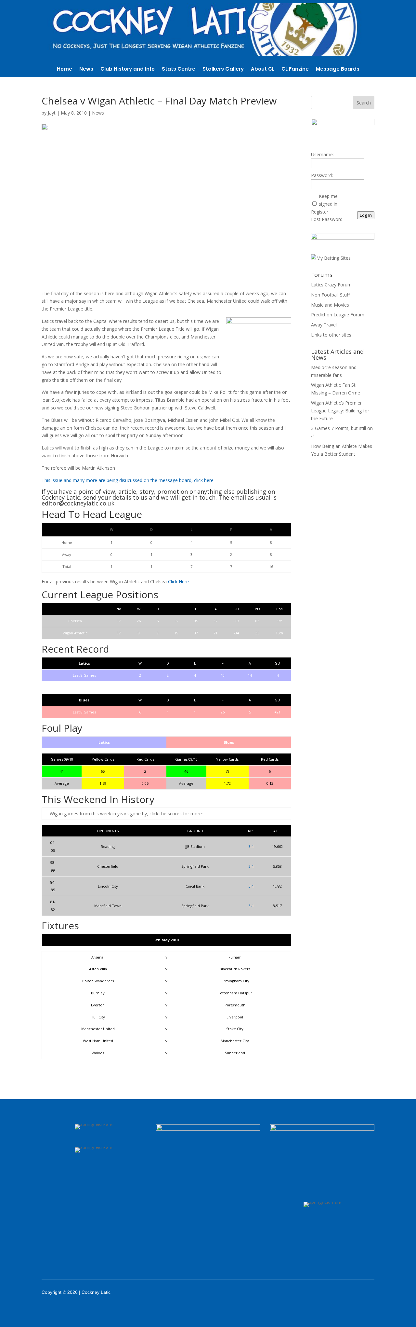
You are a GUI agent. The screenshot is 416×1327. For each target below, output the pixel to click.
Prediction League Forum (337, 314)
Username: (322, 154)
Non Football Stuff (330, 295)
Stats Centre (178, 69)
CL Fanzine (295, 69)
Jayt (52, 113)
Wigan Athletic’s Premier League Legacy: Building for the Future (340, 411)
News (86, 69)
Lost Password (327, 219)
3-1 (251, 846)
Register (319, 212)
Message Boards (337, 69)
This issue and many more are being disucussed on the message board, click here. (128, 480)
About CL (262, 69)
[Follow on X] (331, 1292)
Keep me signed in (328, 200)
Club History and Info (127, 69)
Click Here (178, 581)
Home (64, 69)
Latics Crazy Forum (331, 285)
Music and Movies (330, 305)
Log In (366, 215)
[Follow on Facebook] (314, 1292)
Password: (322, 175)
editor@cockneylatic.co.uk (78, 503)
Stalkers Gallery (223, 69)
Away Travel (324, 325)
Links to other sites (331, 335)
